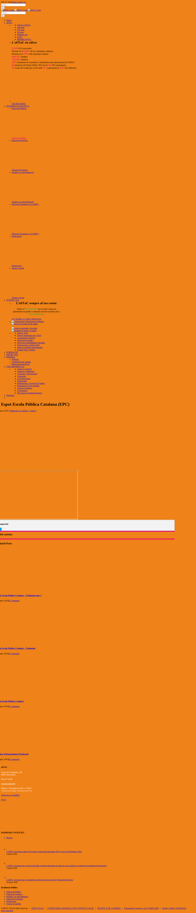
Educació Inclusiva (20, 140)
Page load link (7, 911)
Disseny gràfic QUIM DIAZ (174, 908)
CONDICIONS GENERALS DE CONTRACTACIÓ (70, 908)
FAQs (3, 800)
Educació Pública (19, 108)
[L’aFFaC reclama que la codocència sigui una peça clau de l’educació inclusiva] (10, 877)
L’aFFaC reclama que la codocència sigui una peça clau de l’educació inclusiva (39, 880)
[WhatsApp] (0, 529)
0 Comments (14, 601)
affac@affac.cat (19, 2)
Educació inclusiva (14, 894)
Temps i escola (18, 268)
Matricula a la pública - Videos (23, 411)
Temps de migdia (13, 904)
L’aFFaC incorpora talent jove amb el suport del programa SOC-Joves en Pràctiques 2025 (44, 851)
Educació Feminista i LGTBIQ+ (25, 204)
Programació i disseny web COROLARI (141, 908)
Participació (17, 236)
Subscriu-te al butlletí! (10, 795)
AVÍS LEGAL (37, 908)
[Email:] (1, 529)
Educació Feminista (14, 899)
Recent (9, 838)
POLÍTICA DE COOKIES (109, 908)
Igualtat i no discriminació (22, 172)
